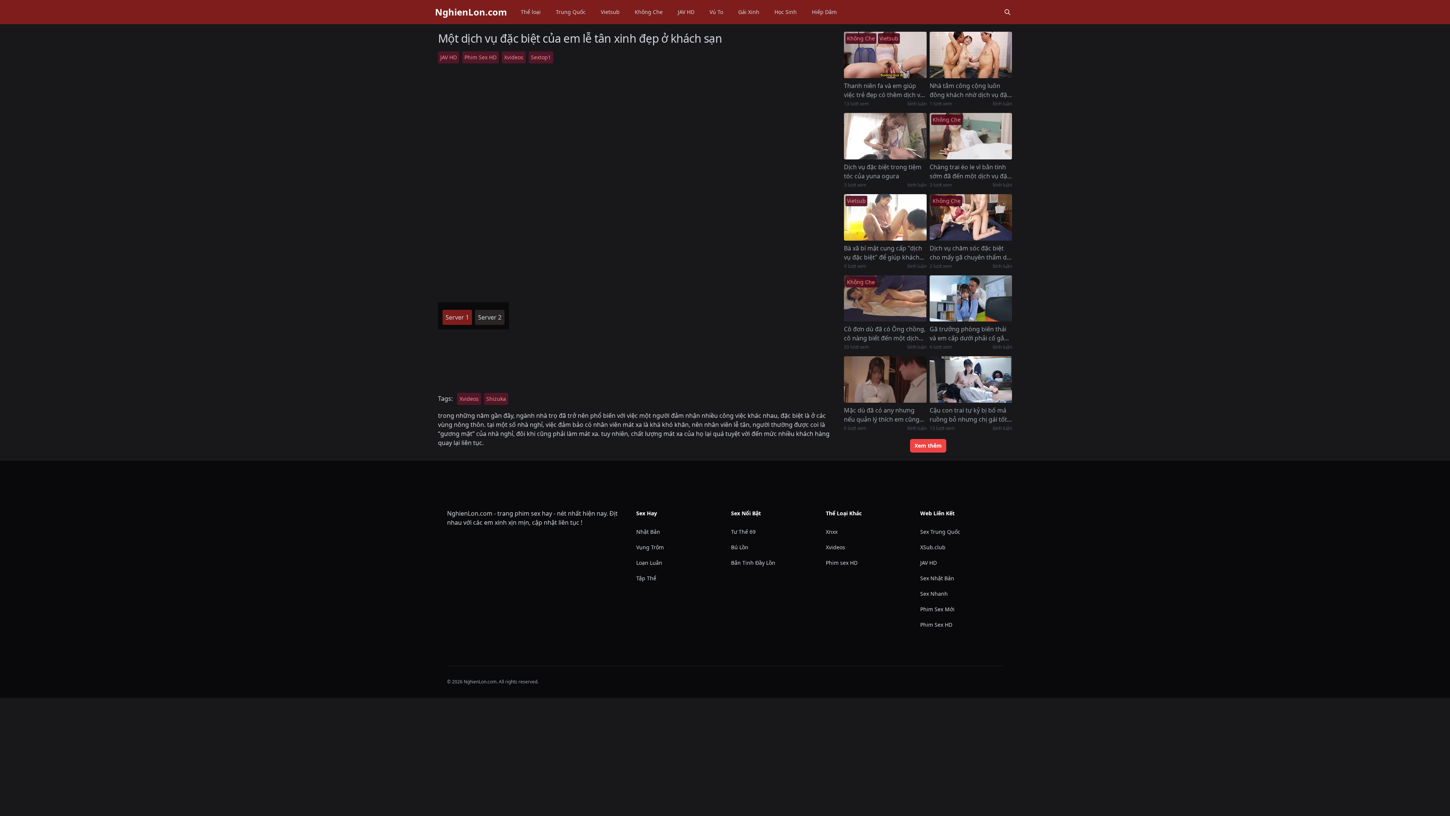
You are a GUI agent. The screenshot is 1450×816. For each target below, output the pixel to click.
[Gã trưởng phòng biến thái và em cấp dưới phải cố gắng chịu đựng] (971, 298)
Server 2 (489, 317)
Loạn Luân (649, 562)
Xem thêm (928, 445)
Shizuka (496, 398)
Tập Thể (646, 578)
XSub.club (933, 547)
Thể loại (531, 11)
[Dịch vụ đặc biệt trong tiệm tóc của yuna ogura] (885, 136)
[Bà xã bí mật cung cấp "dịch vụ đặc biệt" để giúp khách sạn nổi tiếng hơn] (885, 217)
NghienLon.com (471, 12)
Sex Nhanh (934, 593)
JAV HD (686, 11)
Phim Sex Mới (937, 609)
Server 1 (457, 317)
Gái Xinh (748, 11)
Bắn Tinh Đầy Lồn (753, 562)
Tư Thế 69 (743, 531)
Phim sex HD (842, 562)
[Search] (1007, 12)
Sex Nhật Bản (937, 578)
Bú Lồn (739, 547)
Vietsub (610, 11)
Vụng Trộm (650, 547)
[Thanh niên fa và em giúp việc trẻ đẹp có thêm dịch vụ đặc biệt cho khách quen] (885, 55)
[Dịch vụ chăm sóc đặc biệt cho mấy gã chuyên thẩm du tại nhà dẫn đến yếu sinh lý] (971, 217)
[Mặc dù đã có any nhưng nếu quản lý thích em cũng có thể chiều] (885, 379)
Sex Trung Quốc (940, 531)
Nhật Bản (648, 531)
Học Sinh (785, 11)
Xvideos (513, 57)
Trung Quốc (571, 11)
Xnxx (832, 531)
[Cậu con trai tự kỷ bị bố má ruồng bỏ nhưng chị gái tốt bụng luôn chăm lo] (971, 379)
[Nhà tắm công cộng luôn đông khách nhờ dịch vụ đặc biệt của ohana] (971, 55)
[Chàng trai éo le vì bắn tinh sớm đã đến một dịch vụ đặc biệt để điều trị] (971, 136)
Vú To (716, 11)
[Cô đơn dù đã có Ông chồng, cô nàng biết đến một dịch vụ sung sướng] (885, 298)
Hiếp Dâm (824, 11)
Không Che (649, 11)
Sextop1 (541, 57)
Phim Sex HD (480, 57)
